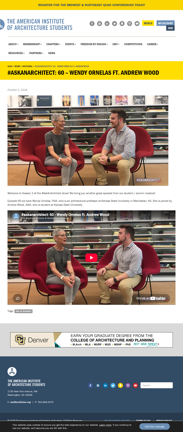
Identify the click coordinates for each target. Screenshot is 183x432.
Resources (15, 53)
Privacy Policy (164, 420)
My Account (165, 23)
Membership (31, 44)
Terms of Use (143, 420)
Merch (148, 23)
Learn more (105, 424)
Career (151, 44)
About (12, 44)
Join (170, 28)
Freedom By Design (93, 44)
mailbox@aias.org (20, 402)
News (51, 53)
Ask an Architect (23, 311)
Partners (35, 53)
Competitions (133, 44)
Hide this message (154, 426)
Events (69, 44)
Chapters (52, 44)
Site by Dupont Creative (117, 420)
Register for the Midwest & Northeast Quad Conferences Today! (91, 5)
